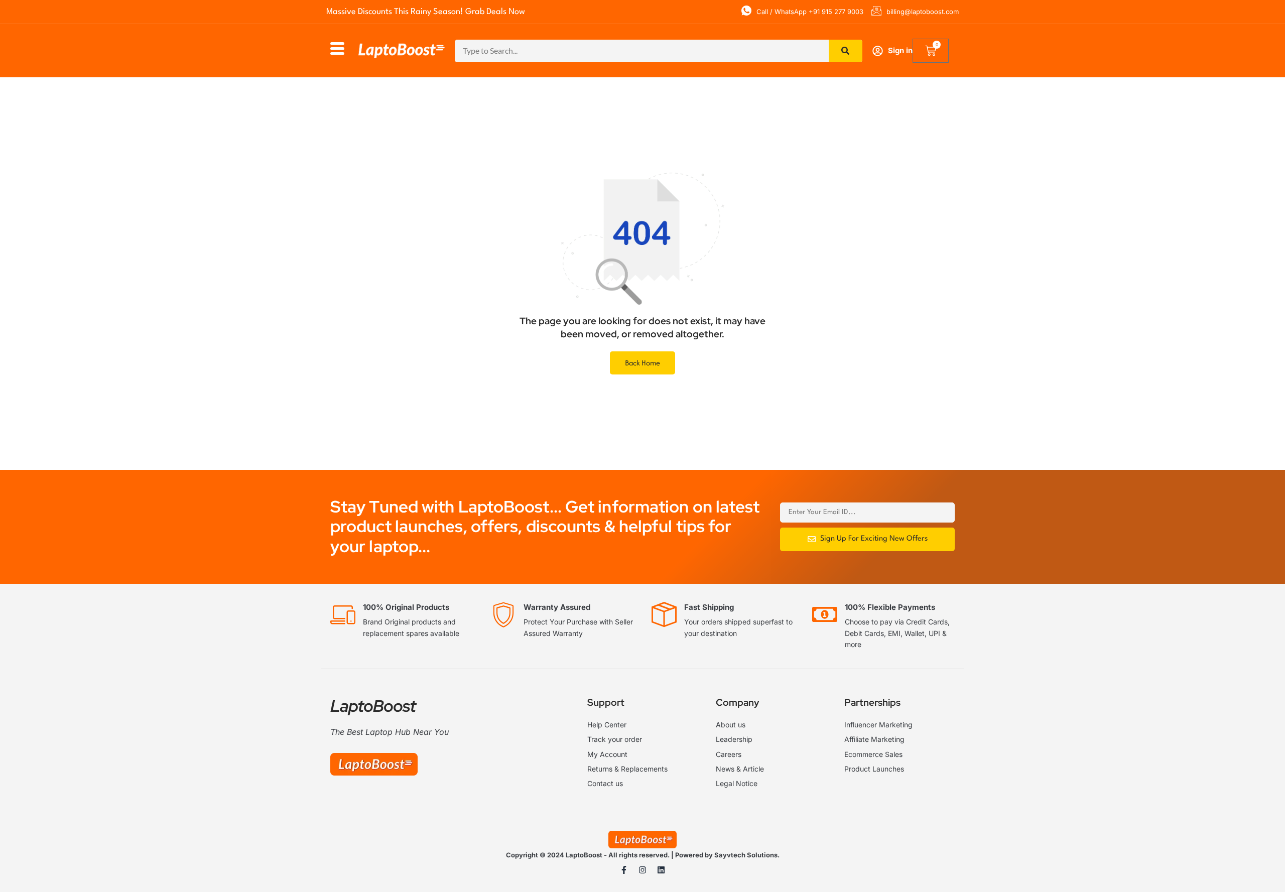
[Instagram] (642, 870)
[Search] (846, 51)
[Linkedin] (661, 870)
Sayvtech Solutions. (747, 855)
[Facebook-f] (624, 870)
